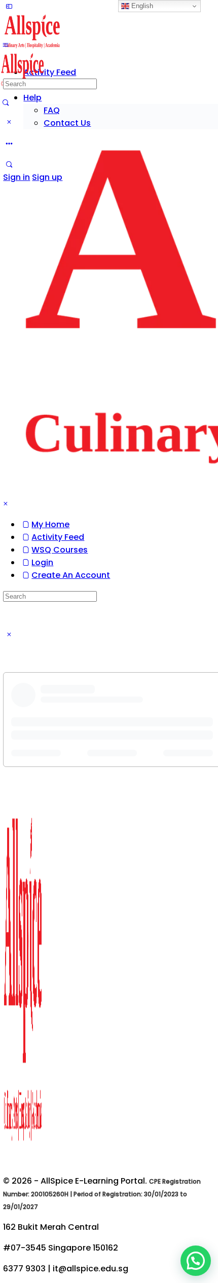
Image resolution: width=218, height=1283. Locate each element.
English (141, 6)
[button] (195, 1260)
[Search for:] (50, 83)
